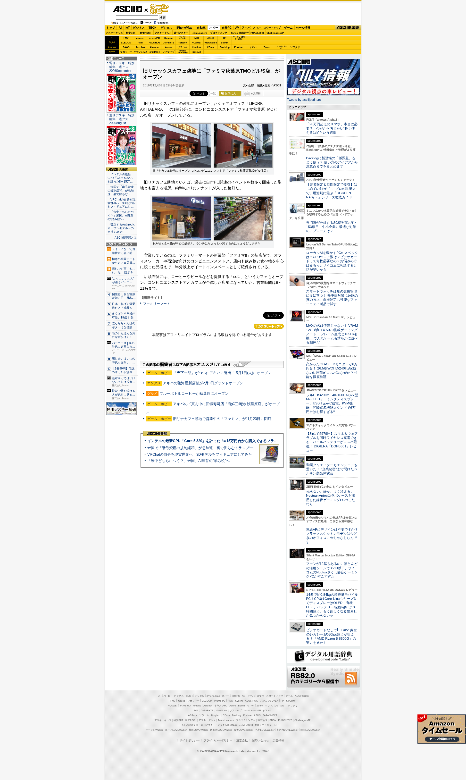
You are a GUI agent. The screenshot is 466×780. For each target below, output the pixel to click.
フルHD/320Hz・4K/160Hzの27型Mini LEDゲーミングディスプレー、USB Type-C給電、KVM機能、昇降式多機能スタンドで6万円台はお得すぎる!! (332, 403)
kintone (154, 47)
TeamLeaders (199, 33)
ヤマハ (253, 47)
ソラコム (182, 47)
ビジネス (139, 27)
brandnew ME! (183, 52)
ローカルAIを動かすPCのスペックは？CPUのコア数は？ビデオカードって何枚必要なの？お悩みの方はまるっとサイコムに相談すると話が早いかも (332, 261)
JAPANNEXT (154, 52)
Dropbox (196, 47)
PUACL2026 (257, 33)
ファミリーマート (156, 304)
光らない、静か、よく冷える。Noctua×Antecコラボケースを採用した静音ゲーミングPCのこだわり (330, 497)
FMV (126, 38)
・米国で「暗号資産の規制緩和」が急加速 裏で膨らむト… (121, 190)
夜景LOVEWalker (243, 730)
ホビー (213, 27)
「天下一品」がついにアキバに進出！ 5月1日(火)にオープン (222, 373)
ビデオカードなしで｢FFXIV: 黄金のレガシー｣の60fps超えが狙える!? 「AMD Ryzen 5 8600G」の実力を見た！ (331, 636)
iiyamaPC (154, 38)
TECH (153, 27)
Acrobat (140, 47)
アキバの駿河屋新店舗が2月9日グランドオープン (203, 383)
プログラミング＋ (245, 720)
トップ (110, 27)
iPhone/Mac (184, 27)
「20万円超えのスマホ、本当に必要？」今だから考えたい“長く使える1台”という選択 (332, 128)
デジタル (166, 27)
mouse (140, 38)
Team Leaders (226, 720)
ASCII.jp (127, 9)
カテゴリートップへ (269, 326)
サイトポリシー (189, 740)
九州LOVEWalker (265, 730)
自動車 (201, 27)
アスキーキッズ (114, 33)
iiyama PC (219, 700)
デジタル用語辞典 (227, 725)
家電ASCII (145, 33)
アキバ (246, 27)
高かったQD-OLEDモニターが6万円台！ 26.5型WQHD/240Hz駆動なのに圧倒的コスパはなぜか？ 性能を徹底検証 (332, 370)
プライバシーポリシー (218, 740)
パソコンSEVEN (182, 38)
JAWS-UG (185, 705)
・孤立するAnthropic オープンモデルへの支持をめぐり (121, 228)
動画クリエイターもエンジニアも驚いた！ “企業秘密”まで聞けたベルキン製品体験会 (331, 469)
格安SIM (130, 33)
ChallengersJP (275, 33)
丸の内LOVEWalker (287, 730)
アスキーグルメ (163, 33)
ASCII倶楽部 (348, 27)
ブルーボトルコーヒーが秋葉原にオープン (194, 393)
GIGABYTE (168, 43)
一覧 (213, 93)
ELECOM (126, 42)
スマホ (257, 27)
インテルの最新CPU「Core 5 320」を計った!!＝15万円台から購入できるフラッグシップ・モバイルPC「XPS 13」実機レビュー (252, 441)
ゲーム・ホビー (159, 9)
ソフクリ (295, 47)
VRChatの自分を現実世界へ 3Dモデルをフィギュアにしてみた (199, 454)
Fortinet (238, 47)
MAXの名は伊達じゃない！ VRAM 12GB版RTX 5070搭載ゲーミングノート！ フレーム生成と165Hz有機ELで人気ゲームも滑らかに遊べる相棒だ (332, 334)
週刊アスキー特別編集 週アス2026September (121, 67)
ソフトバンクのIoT (281, 47)
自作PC (227, 27)
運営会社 (242, 740)
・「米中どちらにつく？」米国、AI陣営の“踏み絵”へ (121, 215)
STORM (290, 700)
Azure (168, 47)
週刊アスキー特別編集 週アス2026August (121, 119)
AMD (140, 42)
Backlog (225, 47)
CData (210, 47)
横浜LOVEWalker (198, 730)
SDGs (234, 33)
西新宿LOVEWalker (221, 730)
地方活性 (244, 33)
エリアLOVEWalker (176, 730)
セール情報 (303, 27)
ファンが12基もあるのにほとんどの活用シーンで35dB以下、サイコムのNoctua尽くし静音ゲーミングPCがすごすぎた (332, 570)
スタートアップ (272, 27)
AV (237, 27)
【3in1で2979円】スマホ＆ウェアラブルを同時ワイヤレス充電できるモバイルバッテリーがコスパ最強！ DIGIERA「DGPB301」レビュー (332, 442)
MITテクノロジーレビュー (269, 725)
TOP (158, 696)
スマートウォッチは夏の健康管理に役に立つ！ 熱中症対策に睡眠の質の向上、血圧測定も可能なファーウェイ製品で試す (332, 297)
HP (224, 38)
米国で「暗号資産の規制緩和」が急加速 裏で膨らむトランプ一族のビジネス (211, 448)
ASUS (210, 38)
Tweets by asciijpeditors (304, 99)
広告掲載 (278, 740)
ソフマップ (168, 51)
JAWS (126, 47)
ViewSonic (210, 42)
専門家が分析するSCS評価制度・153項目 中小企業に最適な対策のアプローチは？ (331, 227)
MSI (196, 38)
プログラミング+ (219, 33)
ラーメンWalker (154, 730)
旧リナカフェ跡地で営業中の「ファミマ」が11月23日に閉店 (222, 419)
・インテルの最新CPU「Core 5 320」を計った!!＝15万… (121, 178)
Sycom (168, 38)
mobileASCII (246, 725)
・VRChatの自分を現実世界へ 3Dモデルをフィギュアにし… (121, 203)
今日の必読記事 (190, 725)
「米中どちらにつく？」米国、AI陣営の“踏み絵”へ (188, 461)
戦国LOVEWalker (310, 730)
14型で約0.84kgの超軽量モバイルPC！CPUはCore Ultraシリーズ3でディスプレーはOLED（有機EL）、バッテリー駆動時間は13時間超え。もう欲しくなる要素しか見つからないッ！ (332, 605)
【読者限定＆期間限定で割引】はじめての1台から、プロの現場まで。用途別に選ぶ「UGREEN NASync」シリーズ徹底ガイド (331, 191)
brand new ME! (252, 710)
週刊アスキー (181, 33)
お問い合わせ (260, 740)
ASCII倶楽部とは (126, 237)
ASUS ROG (154, 42)
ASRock (182, 42)
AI (120, 27)
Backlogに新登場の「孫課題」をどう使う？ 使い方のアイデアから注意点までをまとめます (332, 162)
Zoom (267, 47)
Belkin (224, 42)
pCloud (196, 51)
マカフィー (126, 51)
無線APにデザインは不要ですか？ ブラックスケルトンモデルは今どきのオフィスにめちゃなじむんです (333, 536)
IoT (127, 27)
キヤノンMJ (140, 51)
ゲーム (288, 27)
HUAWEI (196, 42)
